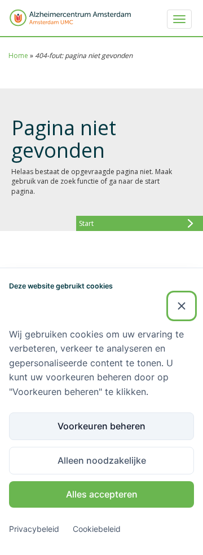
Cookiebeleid (97, 529)
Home (18, 55)
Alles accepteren (102, 494)
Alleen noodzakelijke (102, 460)
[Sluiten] (181, 306)
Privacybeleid (34, 529)
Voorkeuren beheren (101, 426)
